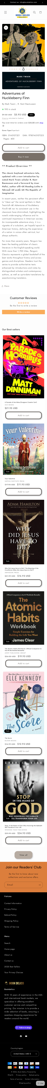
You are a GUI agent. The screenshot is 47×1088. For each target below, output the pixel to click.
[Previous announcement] (4, 2)
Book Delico (22, 1072)
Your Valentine (10, 479)
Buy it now (23, 156)
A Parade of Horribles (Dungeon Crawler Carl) (21, 402)
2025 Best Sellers (12, 966)
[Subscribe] (40, 885)
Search (7, 943)
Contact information (32, 1079)
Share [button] (6, 286)
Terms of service (16, 1079)
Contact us (9, 960)
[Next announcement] (42, 2)
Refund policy (34, 1075)
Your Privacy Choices (13, 972)
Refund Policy (10, 915)
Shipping (5, 118)
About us (8, 954)
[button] (6, 12)
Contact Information (13, 903)
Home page (9, 949)
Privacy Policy (10, 909)
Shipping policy (25, 1083)
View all (24, 855)
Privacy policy (21, 1075)
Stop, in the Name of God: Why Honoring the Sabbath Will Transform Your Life (23, 826)
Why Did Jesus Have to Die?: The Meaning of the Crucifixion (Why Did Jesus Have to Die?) (21, 569)
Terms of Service (11, 926)
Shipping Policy (11, 920)
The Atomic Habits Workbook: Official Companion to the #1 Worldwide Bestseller (23, 649)
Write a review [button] (23, 312)
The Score (8, 738)
